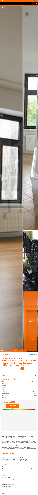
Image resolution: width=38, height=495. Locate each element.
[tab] (15, 350)
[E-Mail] (36, 354)
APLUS (13, 402)
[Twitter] (32, 354)
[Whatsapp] (34, 354)
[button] (36, 3)
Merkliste (32, 0)
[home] (2, 0)
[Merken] (20, 368)
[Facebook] (30, 354)
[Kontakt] (22, 368)
